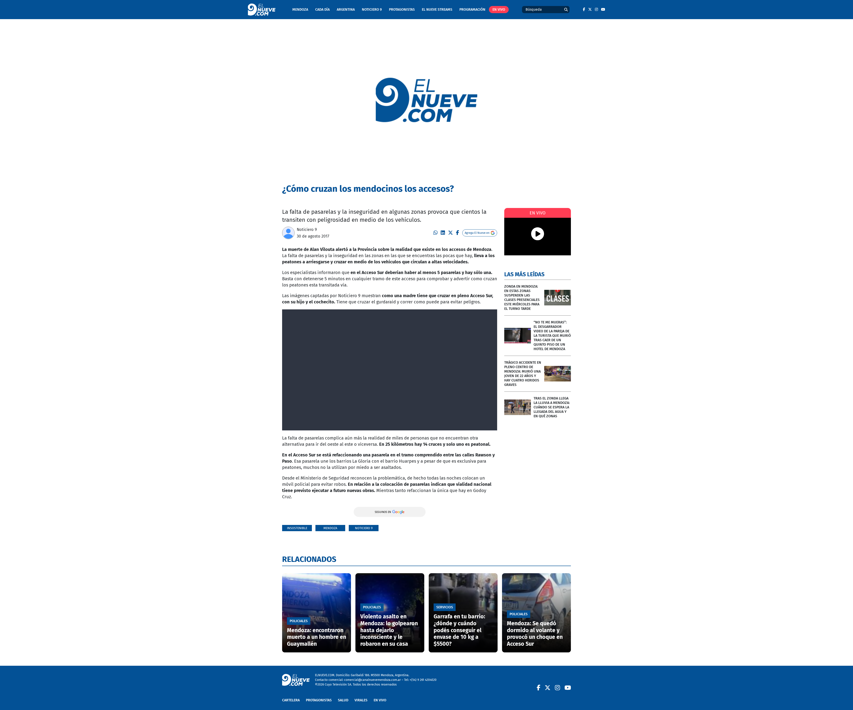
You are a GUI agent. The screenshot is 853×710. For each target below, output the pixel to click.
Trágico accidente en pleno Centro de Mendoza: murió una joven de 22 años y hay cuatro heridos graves (522, 373)
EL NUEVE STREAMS (437, 9)
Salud (343, 700)
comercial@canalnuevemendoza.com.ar (372, 680)
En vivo (498, 9)
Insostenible (297, 528)
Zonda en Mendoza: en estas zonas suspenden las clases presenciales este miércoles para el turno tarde (522, 297)
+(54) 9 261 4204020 (423, 680)
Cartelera (291, 700)
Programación (472, 9)
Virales (361, 700)
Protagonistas (402, 9)
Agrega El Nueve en (477, 232)
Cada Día (322, 9)
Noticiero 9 (372, 9)
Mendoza (300, 9)
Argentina (346, 9)
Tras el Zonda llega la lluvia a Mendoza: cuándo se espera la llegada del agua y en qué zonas (552, 407)
